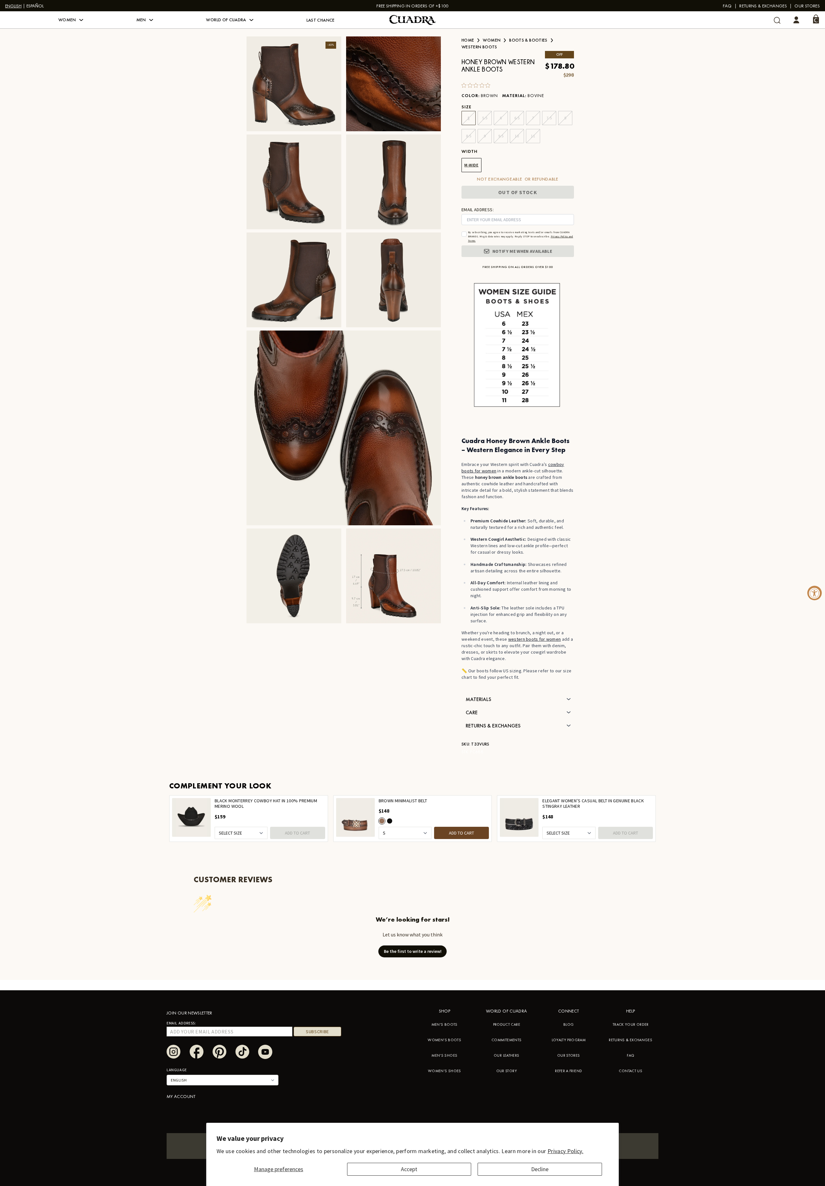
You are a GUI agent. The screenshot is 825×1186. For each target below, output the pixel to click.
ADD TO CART (297, 833)
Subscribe (317, 1031)
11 (533, 135)
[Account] (796, 20)
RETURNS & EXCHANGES (630, 1040)
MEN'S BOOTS (445, 1024)
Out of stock (517, 192)
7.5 (549, 117)
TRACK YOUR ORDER (631, 1024)
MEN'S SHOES (444, 1055)
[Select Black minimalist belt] (389, 821)
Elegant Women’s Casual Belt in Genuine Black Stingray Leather (593, 803)
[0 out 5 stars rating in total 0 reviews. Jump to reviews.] (477, 85)
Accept (409, 1169)
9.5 (501, 135)
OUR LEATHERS (506, 1055)
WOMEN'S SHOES (444, 1070)
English (13, 6)
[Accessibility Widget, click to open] (814, 593)
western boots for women (534, 639)
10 (517, 135)
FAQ (727, 6)
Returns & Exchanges (763, 6)
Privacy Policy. (565, 1151)
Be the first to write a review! (413, 951)
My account (181, 1096)
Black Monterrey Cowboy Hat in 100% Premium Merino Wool (266, 803)
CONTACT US (630, 1070)
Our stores (807, 6)
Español (35, 6)
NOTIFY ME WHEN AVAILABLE (522, 251)
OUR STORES (568, 1055)
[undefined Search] (777, 20)
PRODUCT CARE (506, 1024)
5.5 (485, 117)
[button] (70, 20)
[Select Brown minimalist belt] (382, 821)
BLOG (568, 1024)
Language (177, 1069)
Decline (539, 1169)
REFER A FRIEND (568, 1070)
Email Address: (181, 1023)
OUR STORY (506, 1070)
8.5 (468, 135)
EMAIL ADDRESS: (477, 209)
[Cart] (816, 19)
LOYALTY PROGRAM (569, 1040)
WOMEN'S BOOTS (444, 1040)
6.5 (517, 117)
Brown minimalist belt (403, 801)
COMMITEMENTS (506, 1040)
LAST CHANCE (320, 20)
